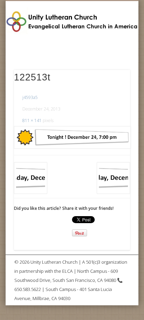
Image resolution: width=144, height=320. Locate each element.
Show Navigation (113, 62)
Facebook (63, 47)
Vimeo (78, 47)
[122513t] (72, 137)
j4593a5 (30, 97)
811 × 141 (32, 120)
